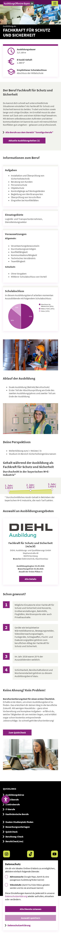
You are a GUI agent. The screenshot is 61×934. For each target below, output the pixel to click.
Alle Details (30, 578)
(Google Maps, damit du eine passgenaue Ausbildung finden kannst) (29, 878)
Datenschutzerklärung (16, 896)
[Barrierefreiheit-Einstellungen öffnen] (5, 799)
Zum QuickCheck (17, 732)
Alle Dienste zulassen (30, 909)
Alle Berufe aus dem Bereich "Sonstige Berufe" (29, 132)
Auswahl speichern (30, 917)
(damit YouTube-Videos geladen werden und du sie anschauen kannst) (30, 886)
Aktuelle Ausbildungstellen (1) (24, 140)
